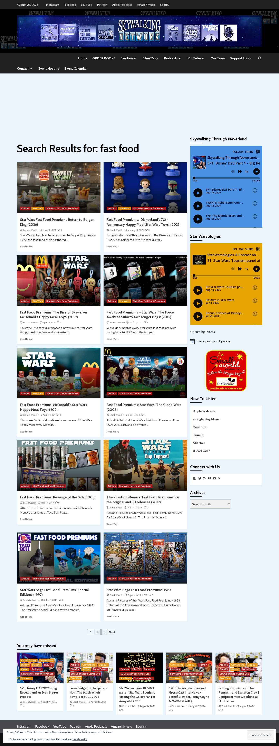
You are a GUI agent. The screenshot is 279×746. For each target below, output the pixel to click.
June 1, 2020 (134, 415)
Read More (26, 246)
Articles (25, 208)
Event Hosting (48, 68)
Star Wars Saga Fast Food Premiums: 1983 (139, 590)
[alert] (226, 341)
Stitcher (199, 443)
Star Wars (38, 208)
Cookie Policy (80, 739)
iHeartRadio (201, 451)
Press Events (99, 669)
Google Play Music (206, 419)
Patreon (102, 4)
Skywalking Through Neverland (37, 673)
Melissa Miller (128, 706)
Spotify (164, 4)
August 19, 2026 (49, 701)
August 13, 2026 (197, 706)
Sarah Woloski (116, 230)
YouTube (86, 4)
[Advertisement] (139, 104)
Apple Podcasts (122, 4)
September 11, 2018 (137, 595)
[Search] (259, 58)
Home (82, 58)
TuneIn (198, 435)
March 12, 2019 (135, 507)
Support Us (238, 58)
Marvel (24, 669)
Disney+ (36, 664)
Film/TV (148, 58)
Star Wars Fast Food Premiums (62, 208)
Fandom (127, 58)
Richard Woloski (30, 230)
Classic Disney (28, 660)
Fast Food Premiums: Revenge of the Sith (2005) (57, 497)
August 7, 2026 (247, 706)
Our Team (218, 58)
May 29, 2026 (49, 230)
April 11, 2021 (49, 415)
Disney (25, 664)
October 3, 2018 (49, 600)
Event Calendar (76, 68)
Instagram (52, 4)
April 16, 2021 (49, 322)
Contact (23, 68)
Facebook (70, 4)
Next (112, 632)
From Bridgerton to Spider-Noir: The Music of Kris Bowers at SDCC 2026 (88, 692)
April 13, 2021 (135, 322)
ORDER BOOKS (104, 58)
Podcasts (171, 58)
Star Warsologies (143, 678)
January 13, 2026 (136, 230)
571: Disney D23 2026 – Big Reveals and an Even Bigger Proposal (39, 692)
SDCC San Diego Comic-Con (85, 673)
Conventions (46, 660)
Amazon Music (146, 4)
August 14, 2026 (147, 706)
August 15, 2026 (98, 701)
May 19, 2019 (47, 502)
